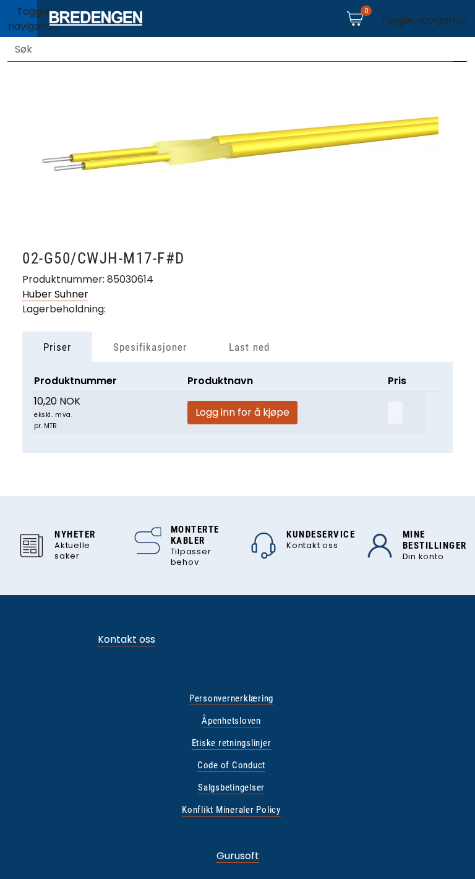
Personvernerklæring (231, 698)
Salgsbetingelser (231, 787)
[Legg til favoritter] (395, 412)
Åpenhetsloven (231, 720)
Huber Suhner (55, 294)
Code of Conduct (231, 765)
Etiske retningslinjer (232, 742)
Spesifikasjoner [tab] (150, 347)
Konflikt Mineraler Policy (231, 809)
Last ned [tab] (249, 347)
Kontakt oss (126, 639)
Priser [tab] (57, 347)
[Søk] (460, 49)
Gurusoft (237, 856)
